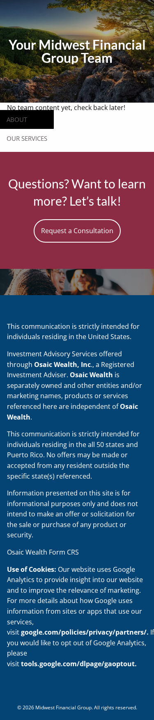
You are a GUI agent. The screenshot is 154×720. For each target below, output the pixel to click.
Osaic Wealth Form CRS (43, 552)
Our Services (27, 138)
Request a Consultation (77, 230)
